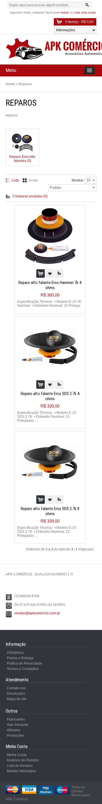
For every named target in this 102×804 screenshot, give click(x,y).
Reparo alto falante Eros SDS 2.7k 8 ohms (50, 511)
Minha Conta (17, 755)
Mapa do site (17, 699)
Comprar (40, 273)
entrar (65, 12)
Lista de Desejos (20, 766)
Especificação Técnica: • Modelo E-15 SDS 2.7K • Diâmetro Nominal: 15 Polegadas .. (46, 417)
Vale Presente (17, 725)
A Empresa (15, 653)
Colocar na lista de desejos (50, 273)
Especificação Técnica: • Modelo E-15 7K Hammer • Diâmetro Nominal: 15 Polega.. (49, 304)
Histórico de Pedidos (23, 760)
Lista (15, 180)
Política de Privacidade (24, 663)
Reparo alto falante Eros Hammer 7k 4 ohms (49, 285)
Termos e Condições (23, 669)
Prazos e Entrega (20, 658)
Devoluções (16, 694)
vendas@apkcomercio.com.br (37, 613)
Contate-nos (16, 688)
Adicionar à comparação (59, 273)
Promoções (15, 736)
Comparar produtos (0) (30, 196)
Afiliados (13, 730)
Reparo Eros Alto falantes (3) (22, 159)
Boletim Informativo (21, 771)
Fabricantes (16, 719)
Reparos (25, 84)
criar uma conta (84, 12)
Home (10, 84)
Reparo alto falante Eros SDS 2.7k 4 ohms (50, 396)
